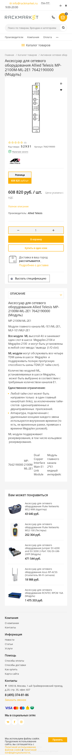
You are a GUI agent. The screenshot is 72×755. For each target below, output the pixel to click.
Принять (58, 739)
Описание (17, 293)
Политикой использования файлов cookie (20, 748)
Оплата (47, 37)
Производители (14, 37)
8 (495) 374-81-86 (53, 17)
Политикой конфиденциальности (21, 751)
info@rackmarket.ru (25, 3)
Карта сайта (12, 673)
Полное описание (18, 206)
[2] (12, 143)
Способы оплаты (14, 660)
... (57, 36)
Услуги (9, 648)
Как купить (11, 669)
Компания (33, 37)
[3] (15, 143)
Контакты (10, 627)
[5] (21, 143)
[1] (9, 143)
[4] (18, 143)
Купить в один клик (36, 248)
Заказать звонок (15, 700)
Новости (9, 639)
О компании (12, 623)
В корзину (36, 239)
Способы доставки (15, 665)
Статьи (9, 644)
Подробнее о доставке (34, 265)
